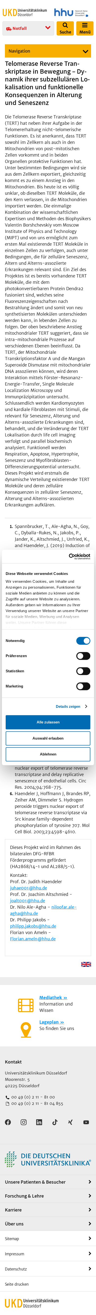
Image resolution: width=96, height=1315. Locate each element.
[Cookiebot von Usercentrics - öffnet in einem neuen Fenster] (69, 556)
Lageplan (49, 1022)
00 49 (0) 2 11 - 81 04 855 (36, 1103)
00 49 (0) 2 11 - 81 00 (32, 1097)
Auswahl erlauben (48, 738)
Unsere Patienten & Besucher (35, 1182)
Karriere (13, 1210)
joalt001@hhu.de (27, 900)
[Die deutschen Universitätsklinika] (48, 1158)
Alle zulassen (48, 722)
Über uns (14, 1224)
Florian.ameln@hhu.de (33, 939)
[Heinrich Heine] (71, 12)
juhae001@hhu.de (28, 888)
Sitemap (12, 1238)
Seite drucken (17, 1284)
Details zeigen (68, 706)
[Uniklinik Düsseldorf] (25, 12)
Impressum (14, 1254)
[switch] (83, 656)
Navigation (19, 51)
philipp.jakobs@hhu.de (33, 926)
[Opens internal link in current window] (86, 964)
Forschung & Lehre (24, 1196)
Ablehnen (48, 754)
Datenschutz (16, 1269)
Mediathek (50, 997)
